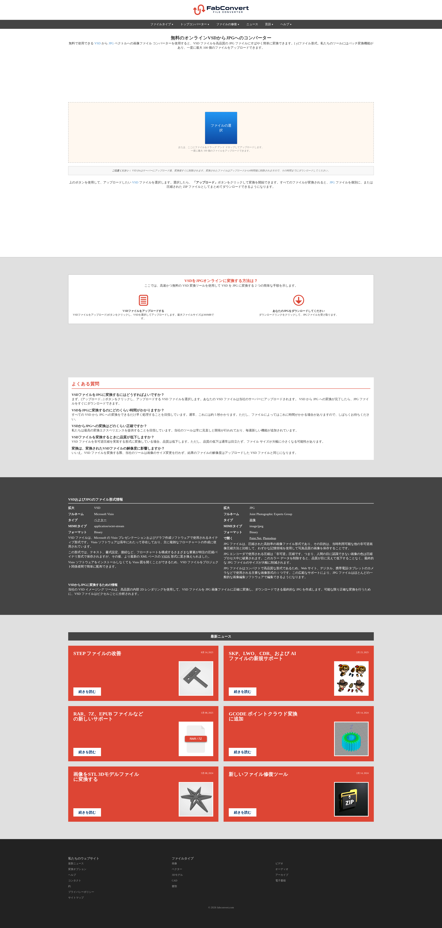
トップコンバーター (193, 24)
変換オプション (77, 869)
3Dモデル (177, 874)
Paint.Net (255, 538)
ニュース (252, 24)
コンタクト (74, 880)
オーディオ (281, 869)
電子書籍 (280, 880)
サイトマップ (76, 897)
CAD (174, 880)
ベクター (100, 520)
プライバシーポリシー (81, 892)
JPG (111, 43)
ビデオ (279, 863)
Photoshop (269, 538)
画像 (252, 520)
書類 (174, 886)
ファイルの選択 (221, 128)
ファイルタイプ (160, 24)
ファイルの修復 (226, 24)
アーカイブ (281, 874)
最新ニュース (221, 636)
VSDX (165, 556)
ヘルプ (284, 24)
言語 (268, 24)
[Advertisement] (143, 75)
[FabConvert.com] (221, 10)
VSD (97, 43)
